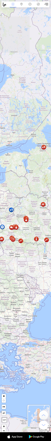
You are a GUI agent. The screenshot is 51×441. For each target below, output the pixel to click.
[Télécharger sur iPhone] (15, 437)
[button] (46, 240)
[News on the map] (5, 4)
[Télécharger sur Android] (37, 437)
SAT (4, 420)
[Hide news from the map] (4, 413)
